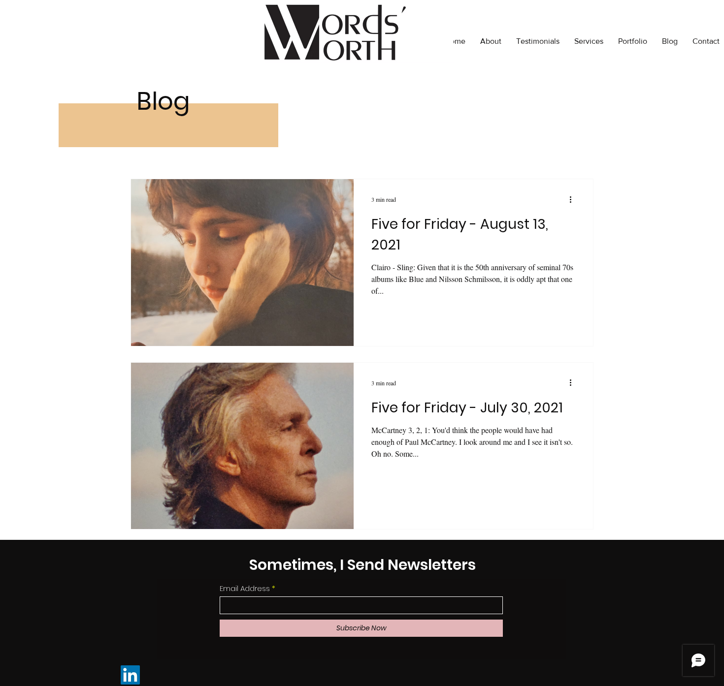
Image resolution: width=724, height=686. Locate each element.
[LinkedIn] (130, 675)
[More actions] (574, 199)
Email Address (245, 588)
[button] (633, 41)
